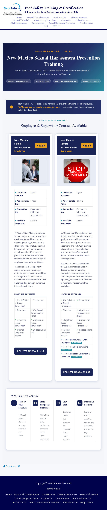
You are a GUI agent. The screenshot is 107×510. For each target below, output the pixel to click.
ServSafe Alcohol (89, 494)
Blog (82, 502)
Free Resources (70, 502)
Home (9, 494)
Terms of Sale (53, 488)
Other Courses (62, 498)
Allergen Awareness (67, 494)
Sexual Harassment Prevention (45, 502)
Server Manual (20, 502)
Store (90, 502)
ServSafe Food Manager (26, 494)
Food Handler (48, 494)
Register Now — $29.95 (76, 372)
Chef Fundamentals (81, 498)
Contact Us (46, 498)
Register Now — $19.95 (30, 351)
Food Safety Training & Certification (54, 8)
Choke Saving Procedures (26, 498)
